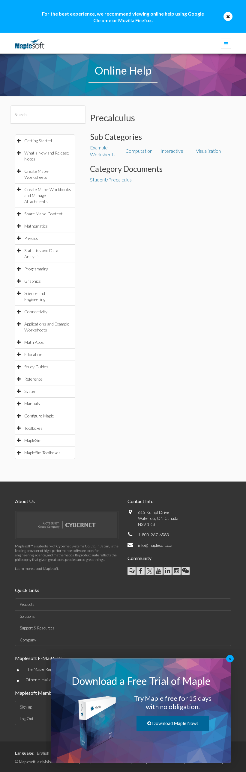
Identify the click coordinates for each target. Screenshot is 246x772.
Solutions (27, 616)
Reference (33, 379)
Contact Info (141, 501)
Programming (36, 268)
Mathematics (36, 225)
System (31, 391)
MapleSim (32, 440)
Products (27, 604)
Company (28, 640)
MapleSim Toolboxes (42, 452)
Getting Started (38, 140)
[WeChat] (186, 571)
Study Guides (36, 366)
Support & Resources (37, 628)
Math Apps (34, 342)
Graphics (32, 281)
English (43, 753)
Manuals (32, 403)
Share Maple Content (43, 213)
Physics (31, 238)
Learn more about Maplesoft (36, 568)
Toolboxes (33, 428)
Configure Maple (39, 415)
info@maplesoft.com (156, 545)
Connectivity (35, 311)
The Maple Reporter (44, 669)
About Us (25, 501)
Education (33, 354)
